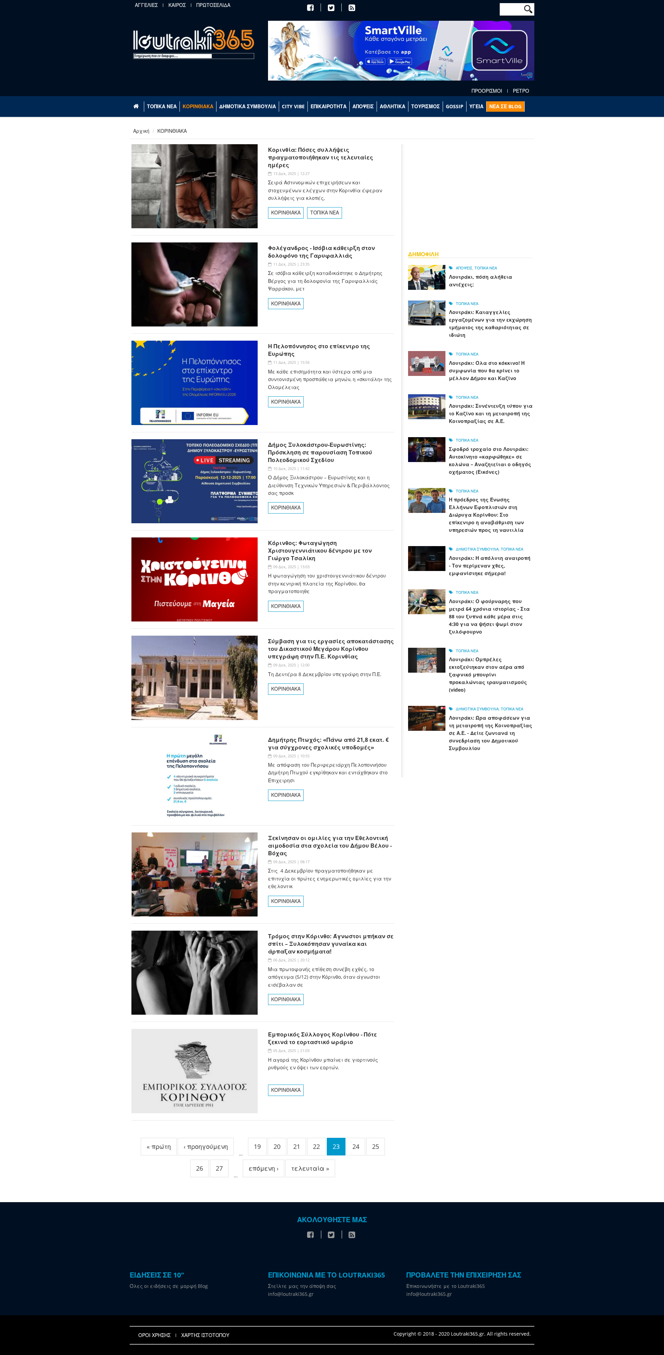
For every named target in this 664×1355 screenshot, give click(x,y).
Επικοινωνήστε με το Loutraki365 (445, 1286)
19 (257, 1146)
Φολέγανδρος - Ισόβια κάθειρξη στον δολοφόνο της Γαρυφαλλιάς (321, 251)
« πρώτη (159, 1146)
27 (219, 1168)
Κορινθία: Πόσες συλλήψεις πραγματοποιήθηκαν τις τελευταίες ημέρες (320, 157)
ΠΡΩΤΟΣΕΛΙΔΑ (213, 5)
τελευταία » (310, 1168)
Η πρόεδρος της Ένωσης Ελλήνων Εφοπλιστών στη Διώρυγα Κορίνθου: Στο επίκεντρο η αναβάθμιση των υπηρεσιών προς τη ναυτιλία (486, 514)
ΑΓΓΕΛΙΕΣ (146, 5)
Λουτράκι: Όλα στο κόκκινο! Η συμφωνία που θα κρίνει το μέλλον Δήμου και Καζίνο (487, 370)
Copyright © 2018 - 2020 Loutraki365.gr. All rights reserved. (462, 1333)
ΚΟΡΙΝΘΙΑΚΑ (198, 106)
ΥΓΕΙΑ (476, 106)
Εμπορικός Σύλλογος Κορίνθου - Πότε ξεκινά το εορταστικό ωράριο (322, 1038)
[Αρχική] (194, 42)
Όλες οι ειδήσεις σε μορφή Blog (169, 1286)
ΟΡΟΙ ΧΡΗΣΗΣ (154, 1335)
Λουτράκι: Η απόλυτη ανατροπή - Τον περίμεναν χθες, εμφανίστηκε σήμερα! (490, 566)
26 (199, 1168)
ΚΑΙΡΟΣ (177, 5)
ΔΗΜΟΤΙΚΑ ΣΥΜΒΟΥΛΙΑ (247, 106)
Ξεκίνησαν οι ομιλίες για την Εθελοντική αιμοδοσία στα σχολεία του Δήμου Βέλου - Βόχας (330, 845)
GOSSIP (454, 106)
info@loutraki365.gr (291, 1294)
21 (296, 1146)
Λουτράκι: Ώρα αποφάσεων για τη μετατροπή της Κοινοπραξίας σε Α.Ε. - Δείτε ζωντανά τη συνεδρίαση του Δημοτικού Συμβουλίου (490, 733)
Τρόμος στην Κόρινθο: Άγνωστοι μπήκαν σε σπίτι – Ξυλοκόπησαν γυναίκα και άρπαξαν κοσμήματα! (331, 943)
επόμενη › (263, 1168)
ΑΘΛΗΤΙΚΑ (392, 106)
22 (316, 1146)
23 (336, 1146)
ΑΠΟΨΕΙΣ (363, 106)
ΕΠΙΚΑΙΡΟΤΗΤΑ (329, 106)
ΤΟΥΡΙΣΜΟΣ (425, 106)
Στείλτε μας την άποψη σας (302, 1286)
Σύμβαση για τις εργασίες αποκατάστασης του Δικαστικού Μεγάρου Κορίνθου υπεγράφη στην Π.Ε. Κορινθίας (331, 648)
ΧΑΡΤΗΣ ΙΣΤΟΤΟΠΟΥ (205, 1335)
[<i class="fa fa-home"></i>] (137, 106)
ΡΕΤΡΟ (521, 91)
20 (277, 1146)
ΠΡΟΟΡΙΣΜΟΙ (487, 91)
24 (355, 1146)
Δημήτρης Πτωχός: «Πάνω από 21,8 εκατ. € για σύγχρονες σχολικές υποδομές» (328, 743)
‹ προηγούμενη (206, 1146)
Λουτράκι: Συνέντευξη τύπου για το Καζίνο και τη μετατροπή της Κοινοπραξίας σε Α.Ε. (491, 413)
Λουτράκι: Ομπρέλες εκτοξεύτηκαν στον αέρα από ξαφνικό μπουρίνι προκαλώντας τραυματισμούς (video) (488, 674)
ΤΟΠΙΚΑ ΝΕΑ (162, 106)
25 (375, 1146)
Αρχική (141, 131)
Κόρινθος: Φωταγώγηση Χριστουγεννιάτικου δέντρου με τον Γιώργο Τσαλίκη (320, 550)
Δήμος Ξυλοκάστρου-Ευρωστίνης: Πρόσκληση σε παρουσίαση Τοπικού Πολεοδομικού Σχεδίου (320, 452)
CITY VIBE (293, 106)
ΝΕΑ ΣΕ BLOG (505, 106)
